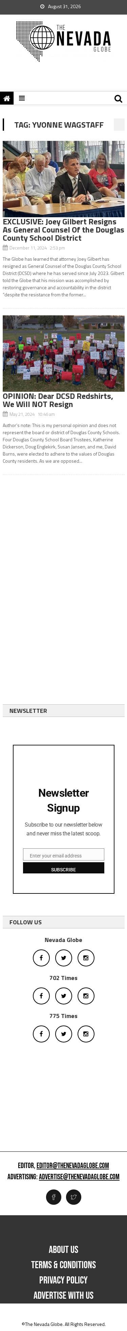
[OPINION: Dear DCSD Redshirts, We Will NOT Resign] (64, 353)
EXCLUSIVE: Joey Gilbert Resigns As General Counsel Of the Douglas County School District (63, 229)
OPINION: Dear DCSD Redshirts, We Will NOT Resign (58, 400)
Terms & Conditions (63, 1265)
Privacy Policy (63, 1280)
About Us (63, 1250)
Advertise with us (63, 1296)
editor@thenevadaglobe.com (73, 1166)
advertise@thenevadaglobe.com (79, 1177)
